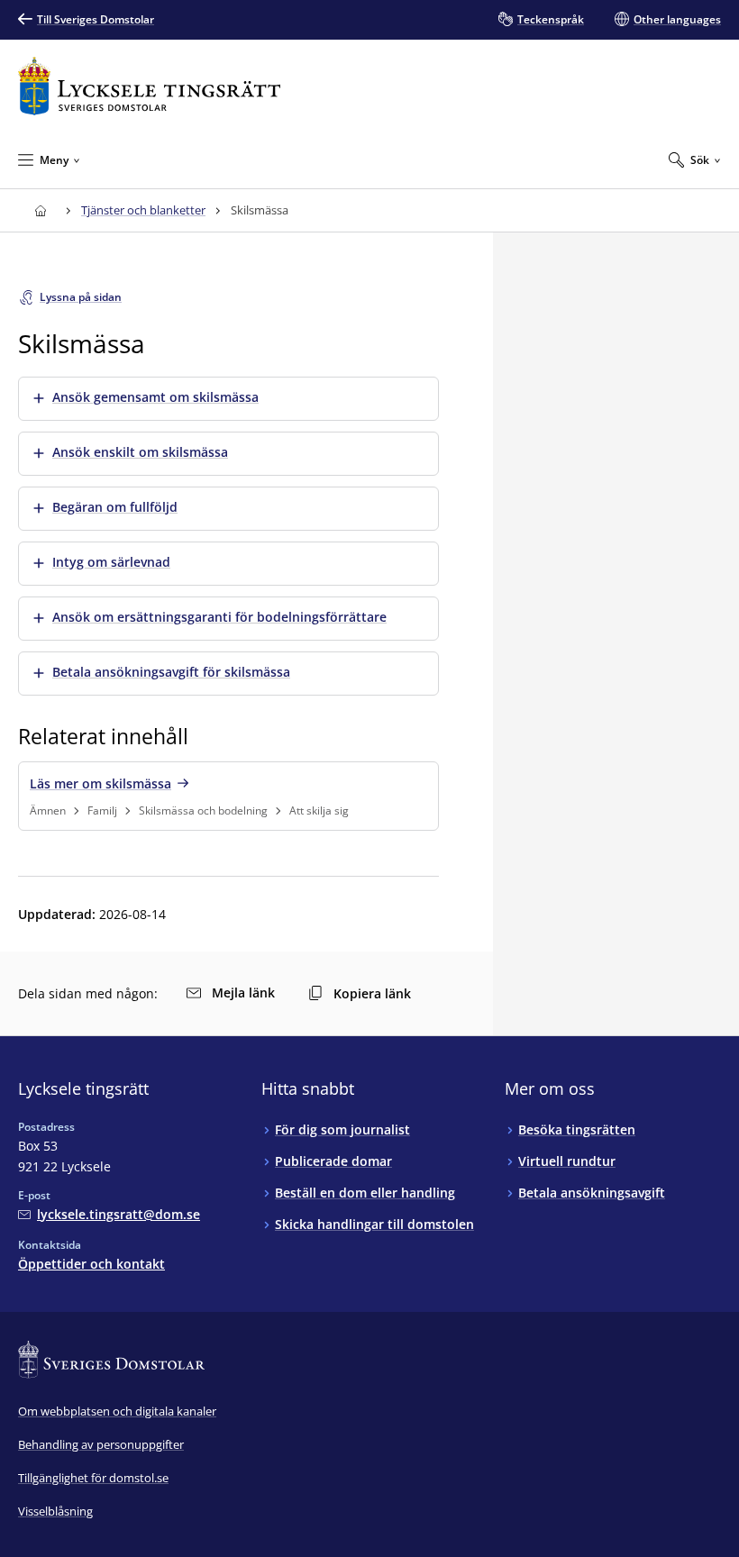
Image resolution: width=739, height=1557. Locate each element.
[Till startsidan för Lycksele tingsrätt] (149, 86)
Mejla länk (243, 992)
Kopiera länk (372, 993)
